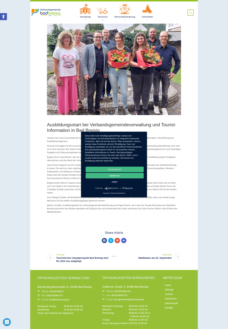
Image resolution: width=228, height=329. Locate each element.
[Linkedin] (123, 240)
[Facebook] (104, 240)
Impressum (171, 298)
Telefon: (52, 291)
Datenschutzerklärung (118, 193)
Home (168, 285)
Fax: (52, 295)
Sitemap (169, 289)
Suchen (169, 294)
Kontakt (169, 307)
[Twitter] (110, 240)
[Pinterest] (117, 240)
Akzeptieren (114, 169)
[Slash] (114, 256)
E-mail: (55, 299)
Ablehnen (114, 175)
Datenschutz (171, 303)
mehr (115, 181)
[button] (3, 16)
